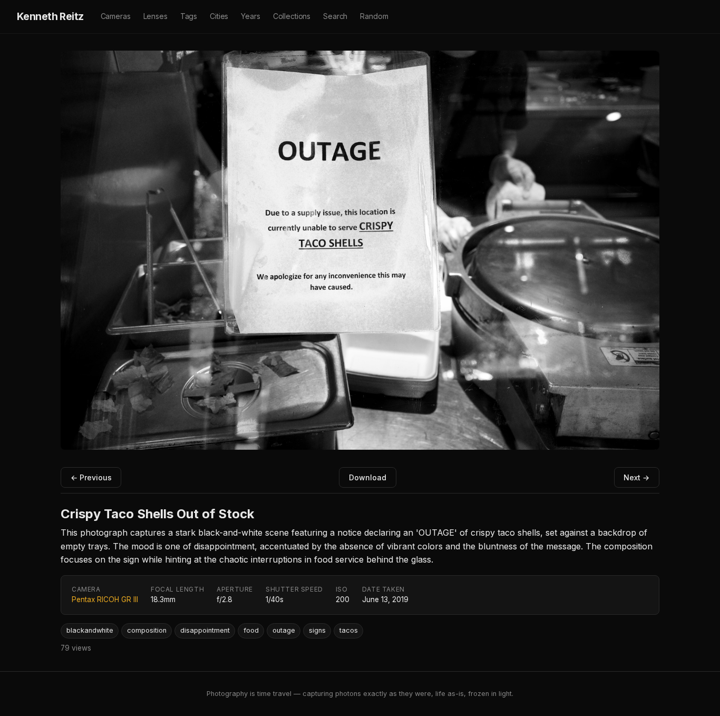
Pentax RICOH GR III (105, 599)
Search (335, 16)
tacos (348, 630)
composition (147, 630)
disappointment (205, 630)
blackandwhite (89, 630)
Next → (636, 477)
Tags (188, 16)
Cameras (116, 16)
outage (284, 630)
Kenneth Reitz (50, 16)
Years (250, 16)
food (251, 630)
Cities (219, 16)
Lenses (155, 16)
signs (317, 630)
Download (367, 477)
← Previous (91, 477)
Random (374, 16)
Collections (291, 16)
